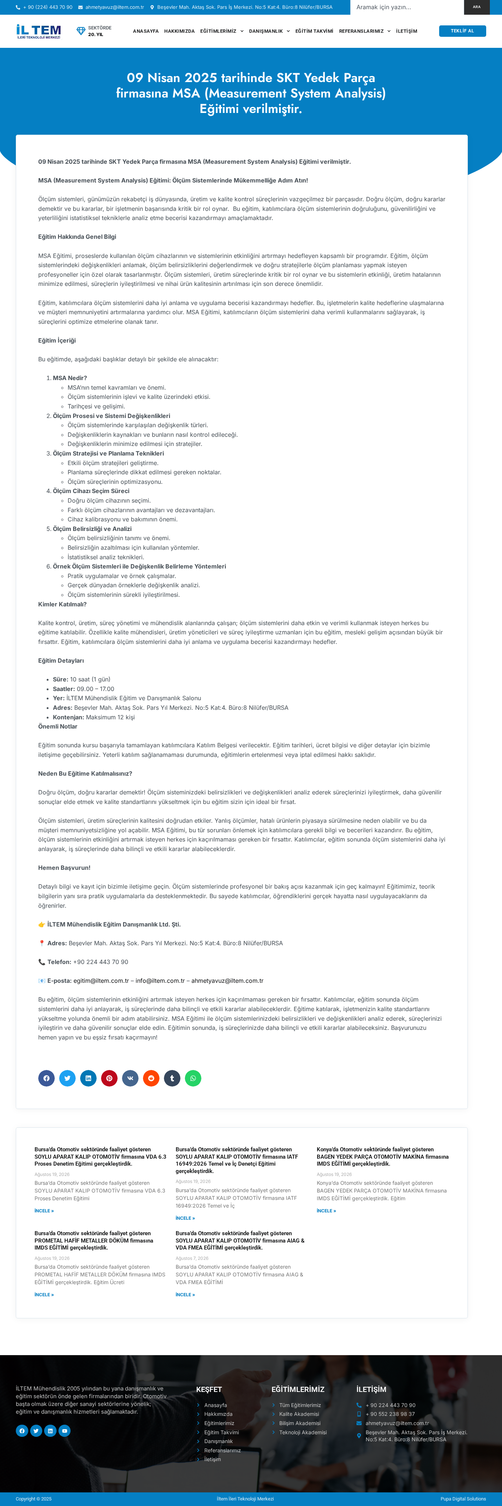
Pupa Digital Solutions (463, 1499)
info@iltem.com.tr (160, 980)
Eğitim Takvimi (314, 31)
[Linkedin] (50, 1431)
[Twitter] (36, 1431)
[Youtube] (64, 1431)
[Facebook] (22, 1431)
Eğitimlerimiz (218, 31)
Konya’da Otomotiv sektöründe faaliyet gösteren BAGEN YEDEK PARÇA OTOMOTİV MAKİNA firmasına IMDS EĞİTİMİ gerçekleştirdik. (383, 1156)
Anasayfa (146, 31)
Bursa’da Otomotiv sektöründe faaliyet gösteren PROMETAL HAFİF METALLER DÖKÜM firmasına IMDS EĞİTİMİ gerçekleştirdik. (94, 1240)
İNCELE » (44, 1210)
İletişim (406, 31)
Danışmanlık (266, 31)
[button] (46, 1078)
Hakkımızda (179, 31)
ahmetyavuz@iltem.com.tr (227, 980)
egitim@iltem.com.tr (101, 980)
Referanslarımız (361, 31)
